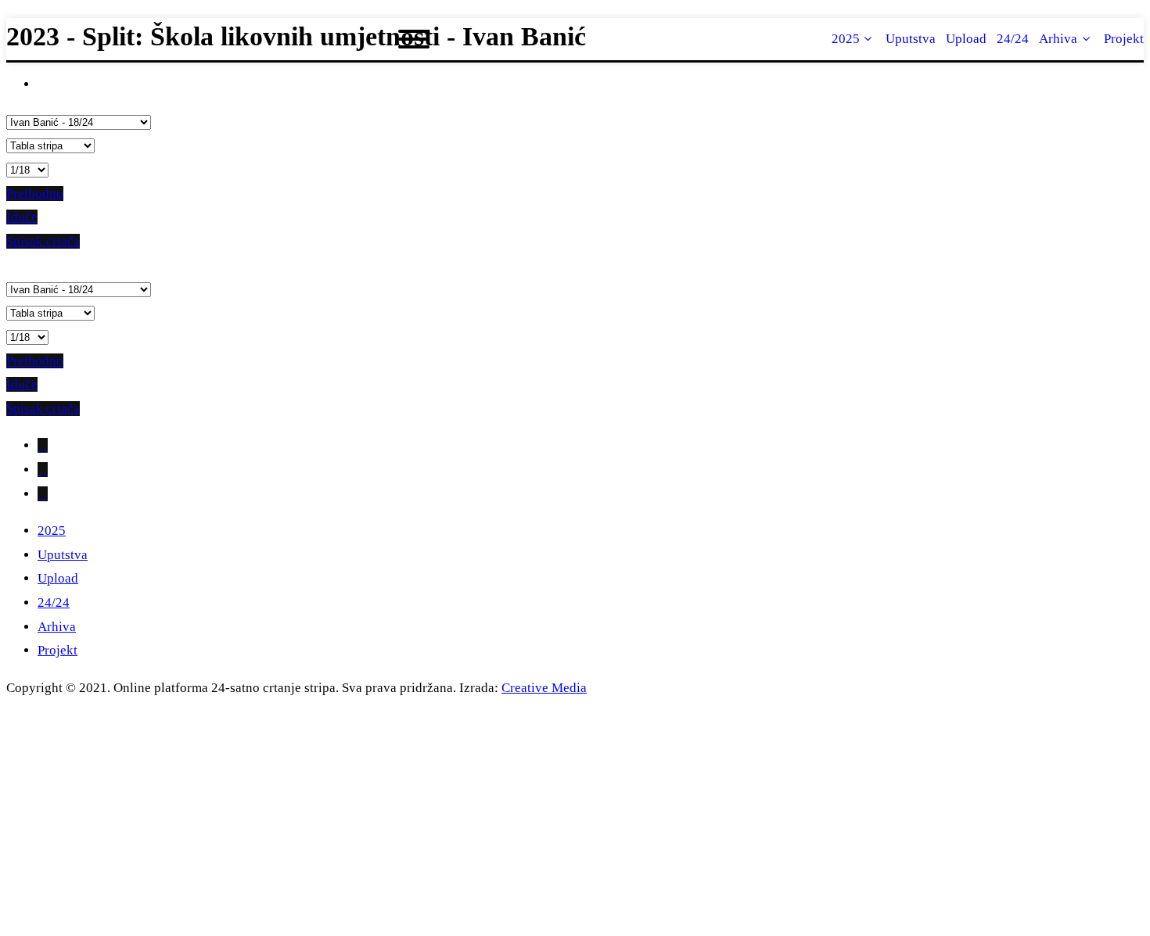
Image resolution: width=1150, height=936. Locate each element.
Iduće (22, 217)
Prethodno (34, 193)
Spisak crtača (43, 241)
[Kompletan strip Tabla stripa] (50, 145)
